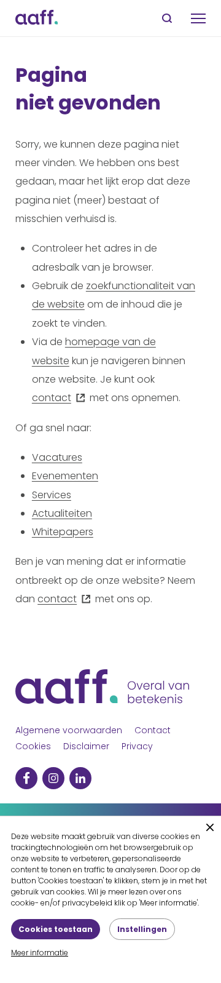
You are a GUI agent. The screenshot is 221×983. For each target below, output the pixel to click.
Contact (152, 730)
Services (51, 495)
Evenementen (65, 476)
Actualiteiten (62, 513)
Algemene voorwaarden (68, 730)
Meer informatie (39, 952)
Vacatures (57, 457)
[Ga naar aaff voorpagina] (36, 18)
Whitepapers (62, 532)
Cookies (33, 746)
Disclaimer (86, 746)
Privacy (137, 746)
